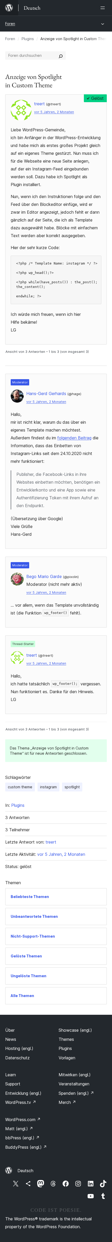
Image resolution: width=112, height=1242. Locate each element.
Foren (10, 23)
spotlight (72, 787)
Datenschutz (17, 1057)
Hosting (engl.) (19, 1048)
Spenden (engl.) (76, 1093)
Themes (66, 1039)
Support (12, 1083)
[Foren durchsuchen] (61, 55)
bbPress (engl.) (22, 1137)
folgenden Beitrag (74, 437)
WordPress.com (23, 1119)
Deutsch (25, 1170)
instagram (48, 787)
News (10, 1039)
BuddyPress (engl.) (26, 1147)
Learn (10, 1074)
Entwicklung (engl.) (23, 1093)
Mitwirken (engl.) (75, 1074)
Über (10, 1030)
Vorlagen (67, 1057)
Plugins (28, 38)
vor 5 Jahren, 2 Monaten (54, 112)
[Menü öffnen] (103, 8)
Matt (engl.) (19, 1128)
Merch (67, 1102)
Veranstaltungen (74, 1083)
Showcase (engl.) (75, 1030)
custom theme (20, 787)
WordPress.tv (20, 1102)
